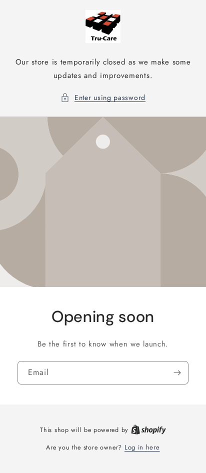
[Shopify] (148, 429)
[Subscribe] (177, 372)
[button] (103, 98)
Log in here (142, 447)
